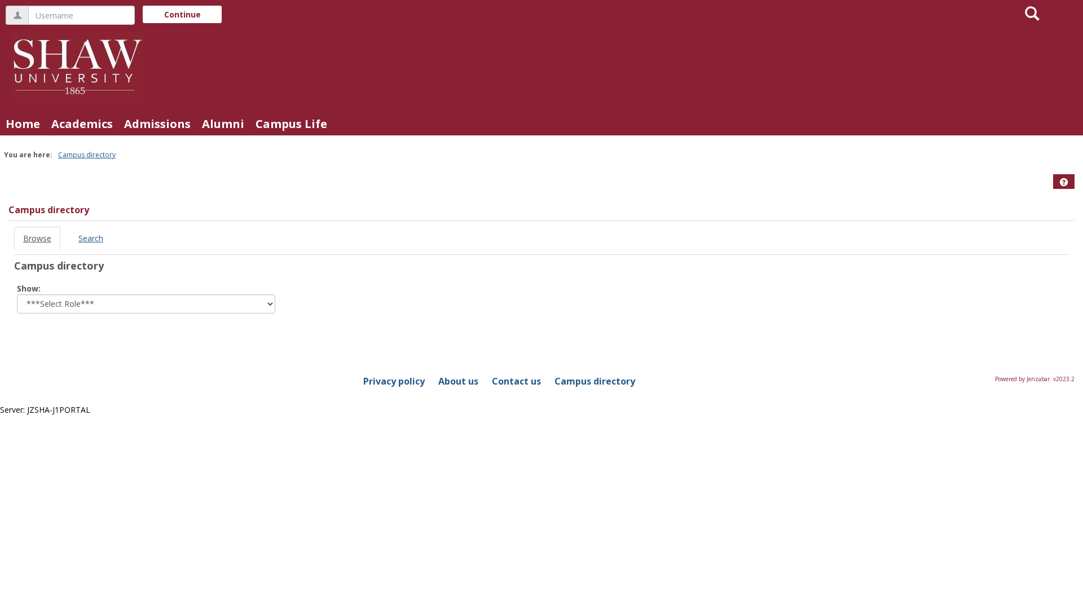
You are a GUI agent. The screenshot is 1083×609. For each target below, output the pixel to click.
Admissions (157, 123)
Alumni (223, 123)
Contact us (516, 381)
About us (458, 381)
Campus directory (87, 155)
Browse (37, 238)
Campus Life (291, 123)
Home (23, 123)
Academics (82, 123)
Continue (182, 14)
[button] (1064, 182)
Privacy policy (394, 381)
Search (90, 238)
